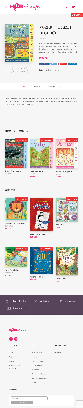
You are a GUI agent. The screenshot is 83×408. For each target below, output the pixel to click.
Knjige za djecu (37, 365)
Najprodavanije (53, 70)
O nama (11, 353)
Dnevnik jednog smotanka (38, 234)
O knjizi (37, 86)
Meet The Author (54, 86)
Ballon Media (9, 226)
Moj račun (57, 353)
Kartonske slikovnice (39, 361)
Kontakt (11, 361)
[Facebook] (11, 339)
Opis (24, 86)
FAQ (10, 357)
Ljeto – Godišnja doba (12, 270)
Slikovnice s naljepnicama (40, 374)
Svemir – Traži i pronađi (13, 171)
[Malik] (25, 7)
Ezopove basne (61, 279)
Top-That (42, 39)
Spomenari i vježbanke (39, 378)
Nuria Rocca (9, 273)
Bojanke (34, 357)
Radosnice (35, 370)
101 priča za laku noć (37, 277)
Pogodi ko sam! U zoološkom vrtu (16, 224)
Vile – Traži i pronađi (37, 171)
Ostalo (34, 382)
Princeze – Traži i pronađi (64, 172)
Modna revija (60, 225)
